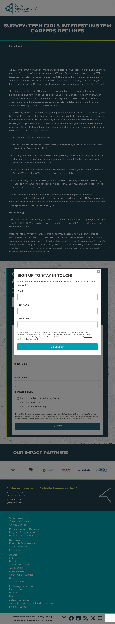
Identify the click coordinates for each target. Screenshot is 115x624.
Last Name (23, 318)
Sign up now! (57, 346)
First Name (23, 305)
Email (20, 291)
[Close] (98, 271)
